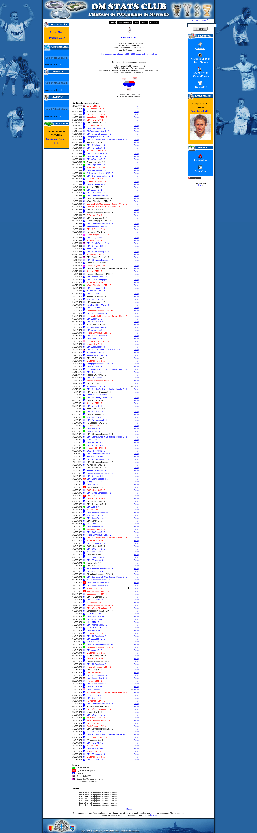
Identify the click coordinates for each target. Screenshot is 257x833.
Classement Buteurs (200, 59)
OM (199, 185)
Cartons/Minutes (201, 76)
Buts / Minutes (201, 62)
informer (153, 815)
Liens (136, 23)
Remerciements (124, 23)
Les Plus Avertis (200, 73)
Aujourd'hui (200, 171)
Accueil (112, 23)
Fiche (136, 106)
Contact (144, 23)
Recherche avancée (200, 20)
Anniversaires (200, 160)
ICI (61, 64)
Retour (129, 809)
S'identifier (154, 23)
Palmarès (200, 48)
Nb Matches (201, 87)
